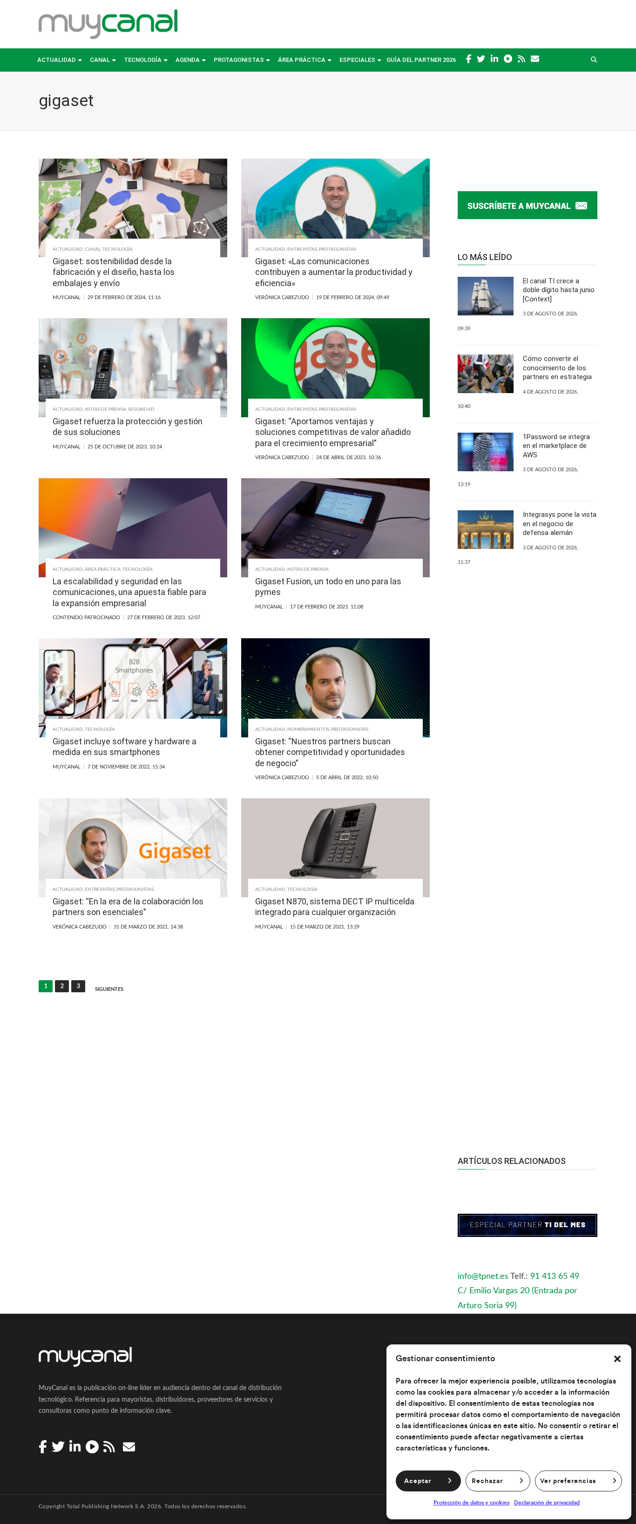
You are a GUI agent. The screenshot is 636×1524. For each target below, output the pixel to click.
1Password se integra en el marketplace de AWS (556, 446)
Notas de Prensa (105, 409)
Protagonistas (239, 59)
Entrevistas (302, 249)
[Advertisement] (527, 960)
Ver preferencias (568, 1481)
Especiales (357, 59)
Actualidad (56, 59)
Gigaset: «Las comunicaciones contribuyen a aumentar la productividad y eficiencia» (334, 272)
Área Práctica (301, 59)
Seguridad (141, 409)
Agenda (188, 59)
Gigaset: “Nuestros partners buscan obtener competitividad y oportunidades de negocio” (330, 752)
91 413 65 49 (554, 1276)
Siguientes (109, 989)
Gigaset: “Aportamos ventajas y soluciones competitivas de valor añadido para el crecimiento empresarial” (333, 432)
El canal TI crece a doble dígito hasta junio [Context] (559, 290)
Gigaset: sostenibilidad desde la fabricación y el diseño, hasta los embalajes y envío (114, 272)
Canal (100, 59)
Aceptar (417, 1481)
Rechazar (487, 1481)
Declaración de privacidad (547, 1502)
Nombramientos (308, 729)
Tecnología (143, 59)
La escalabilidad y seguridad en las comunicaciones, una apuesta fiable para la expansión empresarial (129, 592)
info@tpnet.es (483, 1276)
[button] (617, 1359)
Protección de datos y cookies (471, 1502)
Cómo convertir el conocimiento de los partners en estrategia (557, 367)
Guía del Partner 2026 (421, 59)
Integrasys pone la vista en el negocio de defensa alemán (559, 523)
